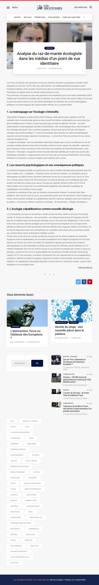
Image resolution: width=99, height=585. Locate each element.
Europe (66, 390)
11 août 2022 (68, 414)
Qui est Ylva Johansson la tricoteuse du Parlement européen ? (74, 362)
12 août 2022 (68, 398)
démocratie (31, 444)
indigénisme (15, 478)
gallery (14, 461)
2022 (12, 421)
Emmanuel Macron (18, 449)
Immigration (61, 322)
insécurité (32, 478)
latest (13, 489)
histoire (36, 472)
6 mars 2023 (67, 385)
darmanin (14, 444)
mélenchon (15, 512)
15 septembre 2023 (70, 367)
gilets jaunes (31, 461)
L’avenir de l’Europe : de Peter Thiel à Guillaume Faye (76, 394)
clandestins (16, 438)
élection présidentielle (20, 557)
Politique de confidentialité (75, 579)
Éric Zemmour (16, 546)
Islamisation (68, 403)
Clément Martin (81, 398)
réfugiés (14, 534)
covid (31, 438)
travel (13, 540)
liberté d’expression (33, 489)
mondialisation (33, 506)
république (30, 534)
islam (13, 483)
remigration (34, 529)
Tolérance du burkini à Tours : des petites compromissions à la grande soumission (77, 408)
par (55, 68)
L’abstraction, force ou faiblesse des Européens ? (26, 334)
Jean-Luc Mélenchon (32, 483)
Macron (14, 500)
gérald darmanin (18, 472)
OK (37, 363)
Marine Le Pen (31, 500)
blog (27, 427)
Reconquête (15, 529)
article (13, 427)
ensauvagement (17, 455)
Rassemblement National (21, 523)
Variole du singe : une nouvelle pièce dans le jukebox (69, 330)
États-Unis (34, 546)
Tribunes (49, 48)
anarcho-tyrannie (30, 421)
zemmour (28, 540)
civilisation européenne (20, 432)
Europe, (66, 357)
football (36, 455)
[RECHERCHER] (91, 7)
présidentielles (36, 517)
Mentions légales (56, 579)
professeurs (16, 517)
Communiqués (68, 374)
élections (14, 563)
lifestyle (14, 495)
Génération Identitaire (19, 466)
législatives (31, 495)
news (30, 512)
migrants (14, 506)
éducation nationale (19, 551)
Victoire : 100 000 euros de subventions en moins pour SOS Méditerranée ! (77, 379)
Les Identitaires (81, 385)
